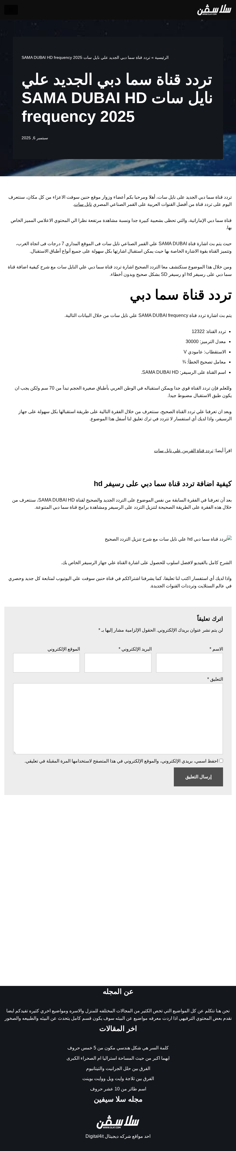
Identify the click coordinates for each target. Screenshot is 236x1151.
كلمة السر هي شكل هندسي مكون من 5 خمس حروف (118, 1047)
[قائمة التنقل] (11, 10)
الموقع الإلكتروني (63, 649)
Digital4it (94, 1136)
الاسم (216, 649)
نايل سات (83, 204)
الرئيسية (162, 57)
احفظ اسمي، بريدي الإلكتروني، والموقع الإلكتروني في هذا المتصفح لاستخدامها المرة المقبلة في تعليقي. (121, 761)
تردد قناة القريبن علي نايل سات (183, 450)
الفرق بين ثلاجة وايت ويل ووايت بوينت (118, 1078)
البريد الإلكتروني (135, 649)
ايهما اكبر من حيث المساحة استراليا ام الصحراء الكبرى (118, 1058)
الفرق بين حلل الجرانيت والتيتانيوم (118, 1068)
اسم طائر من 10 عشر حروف (118, 1088)
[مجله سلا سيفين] (214, 10)
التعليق (215, 679)
